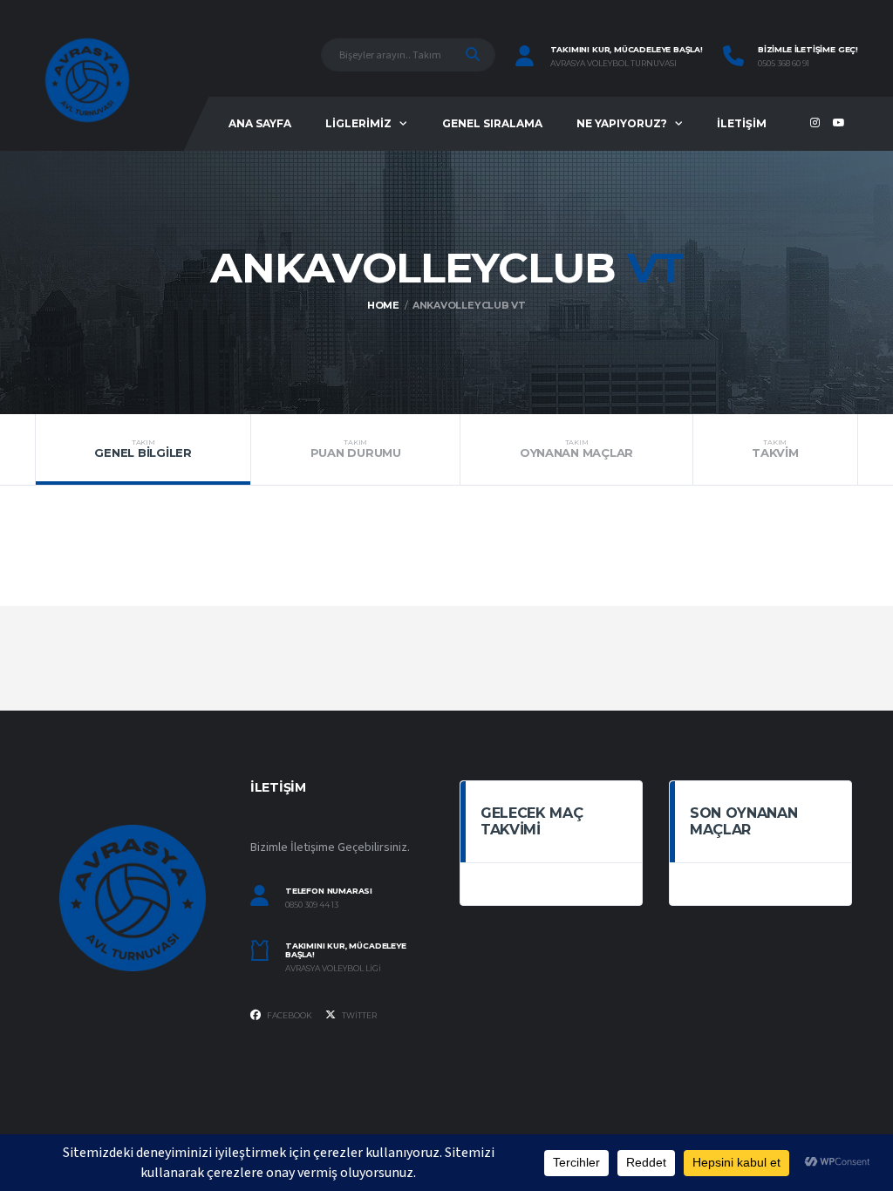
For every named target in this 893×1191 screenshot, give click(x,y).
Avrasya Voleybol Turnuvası (613, 63)
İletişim (742, 123)
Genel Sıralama (492, 123)
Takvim (775, 449)
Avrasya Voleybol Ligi (333, 968)
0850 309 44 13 (311, 905)
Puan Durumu (355, 449)
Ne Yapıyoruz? (621, 123)
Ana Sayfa (259, 123)
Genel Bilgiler (142, 449)
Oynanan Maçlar (576, 449)
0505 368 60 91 (783, 63)
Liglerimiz (358, 123)
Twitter (358, 1015)
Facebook (288, 1015)
